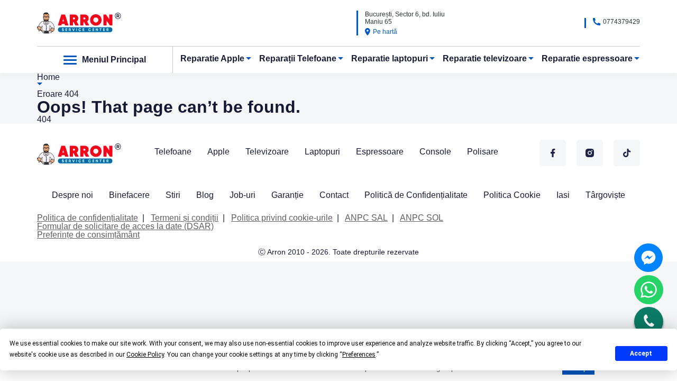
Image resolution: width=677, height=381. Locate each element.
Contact (334, 194)
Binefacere (129, 194)
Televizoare (267, 151)
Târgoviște (605, 194)
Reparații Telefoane (297, 58)
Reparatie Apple (212, 58)
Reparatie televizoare (485, 58)
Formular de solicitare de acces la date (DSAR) (125, 226)
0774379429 (621, 21)
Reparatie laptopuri (389, 58)
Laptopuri (322, 151)
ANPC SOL (421, 217)
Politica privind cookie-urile (282, 217)
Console (435, 151)
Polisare (482, 151)
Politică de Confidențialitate (416, 194)
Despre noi (72, 194)
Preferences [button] (359, 354)
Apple (218, 151)
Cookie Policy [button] (145, 354)
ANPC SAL (366, 217)
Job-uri (242, 194)
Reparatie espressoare (587, 58)
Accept (641, 353)
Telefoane (172, 151)
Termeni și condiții (184, 217)
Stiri (173, 194)
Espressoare (380, 151)
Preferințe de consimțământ (88, 234)
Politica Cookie (512, 194)
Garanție (287, 194)
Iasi (563, 194)
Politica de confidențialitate (87, 217)
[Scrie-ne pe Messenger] (648, 257)
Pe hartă (385, 31)
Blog (205, 194)
